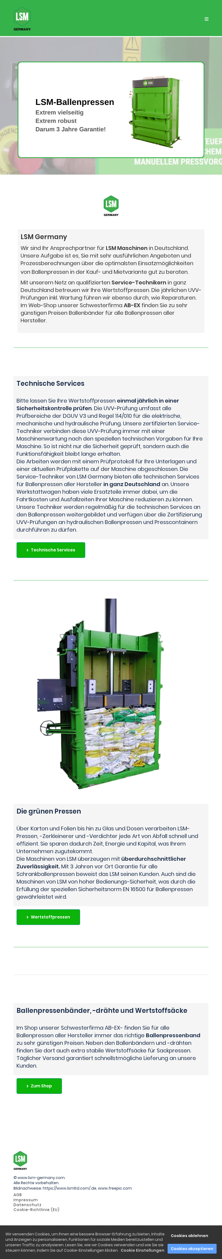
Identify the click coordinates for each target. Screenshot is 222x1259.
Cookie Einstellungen (142, 1250)
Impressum (26, 1200)
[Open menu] (206, 19)
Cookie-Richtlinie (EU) (37, 1209)
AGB (18, 1194)
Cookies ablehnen (189, 1235)
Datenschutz (28, 1204)
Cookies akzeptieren (192, 1248)
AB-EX (132, 305)
